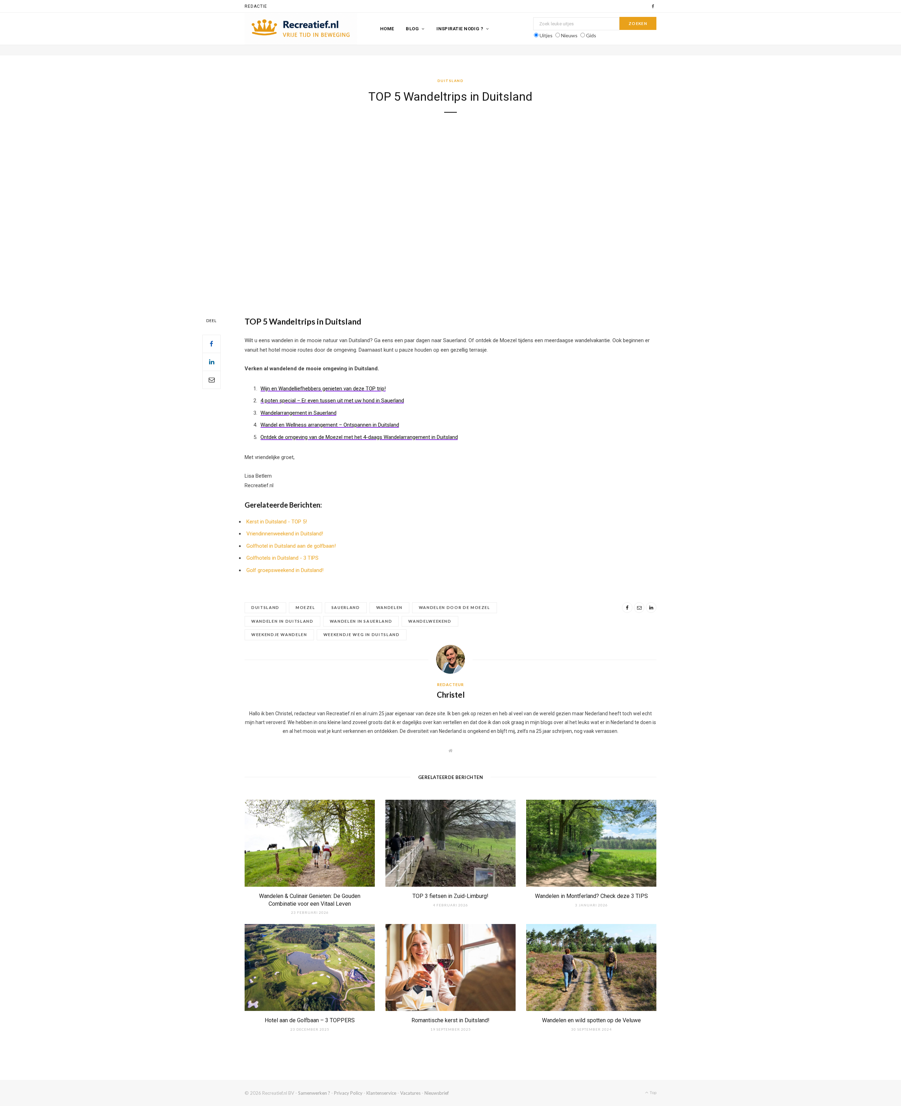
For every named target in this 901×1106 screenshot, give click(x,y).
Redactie (256, 6)
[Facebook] (211, 344)
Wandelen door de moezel (454, 607)
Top (652, 1092)
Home (387, 28)
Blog (412, 28)
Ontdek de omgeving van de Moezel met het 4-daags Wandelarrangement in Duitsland (359, 437)
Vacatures (410, 1093)
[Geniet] (301, 29)
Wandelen (389, 607)
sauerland (346, 607)
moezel (305, 607)
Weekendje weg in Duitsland (361, 634)
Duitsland (450, 80)
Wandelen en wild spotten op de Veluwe (591, 1020)
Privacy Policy (348, 1093)
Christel (451, 694)
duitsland (265, 607)
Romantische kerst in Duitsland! (450, 1020)
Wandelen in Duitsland (282, 621)
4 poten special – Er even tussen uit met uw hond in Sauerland (332, 400)
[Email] (211, 380)
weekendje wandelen (279, 634)
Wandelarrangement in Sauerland (298, 413)
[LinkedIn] (211, 362)
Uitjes (546, 35)
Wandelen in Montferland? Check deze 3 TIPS (591, 896)
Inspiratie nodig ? (459, 28)
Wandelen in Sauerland (361, 621)
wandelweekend (429, 621)
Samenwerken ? (314, 1093)
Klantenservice (381, 1093)
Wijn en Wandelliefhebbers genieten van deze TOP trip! (323, 388)
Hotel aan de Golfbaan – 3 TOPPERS (310, 1020)
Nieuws (569, 35)
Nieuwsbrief (436, 1093)
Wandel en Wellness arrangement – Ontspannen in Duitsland (329, 425)
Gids (591, 35)
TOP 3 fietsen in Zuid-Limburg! (450, 896)
